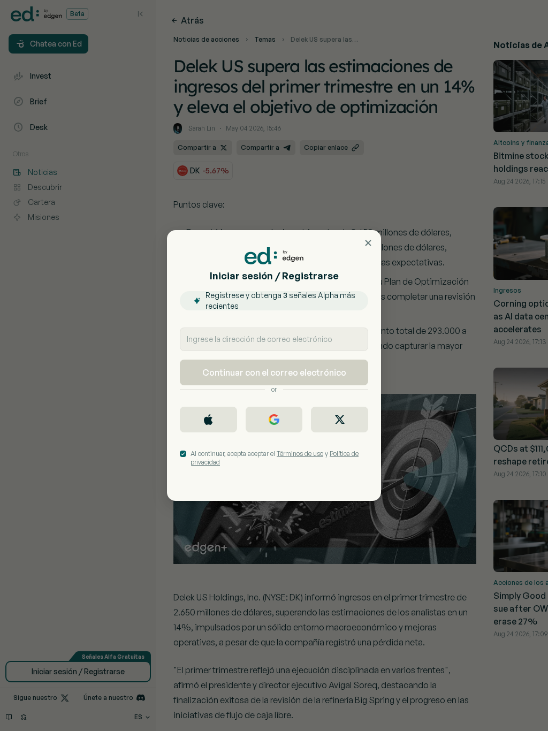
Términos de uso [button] (300, 454)
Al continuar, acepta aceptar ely (275, 458)
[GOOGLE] (274, 419)
